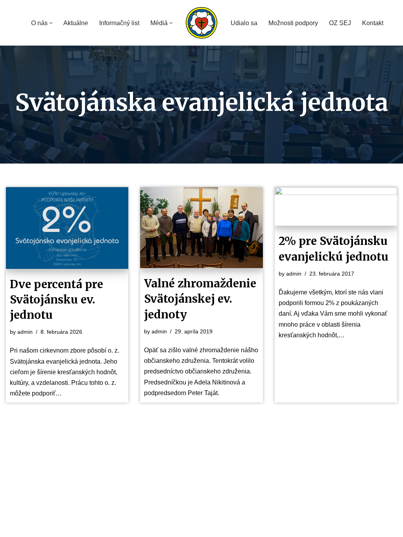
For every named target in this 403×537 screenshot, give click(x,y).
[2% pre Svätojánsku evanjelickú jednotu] (336, 206)
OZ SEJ (340, 23)
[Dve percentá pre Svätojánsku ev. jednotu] (67, 228)
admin (25, 332)
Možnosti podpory (293, 23)
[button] (51, 23)
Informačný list (119, 23)
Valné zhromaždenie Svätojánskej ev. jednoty (200, 298)
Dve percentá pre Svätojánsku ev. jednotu (56, 299)
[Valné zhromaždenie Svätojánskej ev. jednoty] (201, 227)
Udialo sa (244, 23)
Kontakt (372, 23)
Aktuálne (75, 23)
